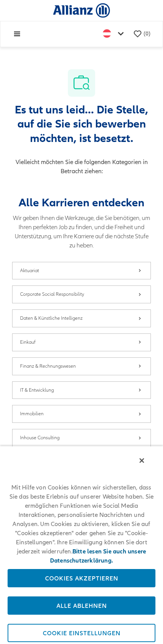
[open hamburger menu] (17, 33)
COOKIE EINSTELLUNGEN (82, 633)
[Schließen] (141, 460)
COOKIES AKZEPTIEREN (81, 578)
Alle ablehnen (81, 605)
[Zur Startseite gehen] (81, 10)
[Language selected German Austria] (115, 34)
